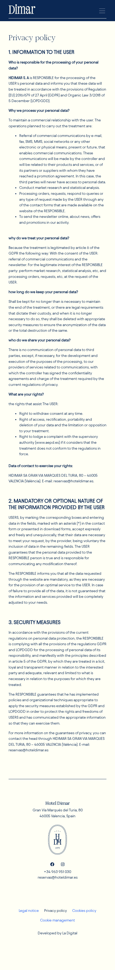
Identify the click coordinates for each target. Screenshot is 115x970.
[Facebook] (52, 864)
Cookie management (57, 920)
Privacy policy (55, 910)
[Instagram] (63, 864)
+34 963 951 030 (57, 872)
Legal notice (29, 910)
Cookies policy (84, 910)
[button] (102, 10)
